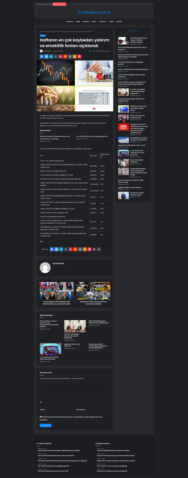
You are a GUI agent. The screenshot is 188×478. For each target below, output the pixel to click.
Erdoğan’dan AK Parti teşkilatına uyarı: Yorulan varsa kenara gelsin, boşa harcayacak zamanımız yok (139, 128)
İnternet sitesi (80, 409)
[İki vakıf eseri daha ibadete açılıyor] (123, 195)
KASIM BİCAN (47, 51)
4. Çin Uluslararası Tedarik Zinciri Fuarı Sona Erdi (49, 358)
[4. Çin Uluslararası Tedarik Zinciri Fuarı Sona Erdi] (50, 349)
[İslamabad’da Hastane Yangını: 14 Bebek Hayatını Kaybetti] (123, 40)
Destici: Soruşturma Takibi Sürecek (137, 117)
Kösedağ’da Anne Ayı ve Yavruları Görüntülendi (138, 139)
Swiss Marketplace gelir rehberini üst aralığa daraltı (99, 322)
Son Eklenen (133, 31)
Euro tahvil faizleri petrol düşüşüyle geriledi (91, 136)
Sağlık (94, 21)
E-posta (43, 409)
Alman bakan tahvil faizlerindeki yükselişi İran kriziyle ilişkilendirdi (98, 346)
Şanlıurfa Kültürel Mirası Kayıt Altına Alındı (133, 69)
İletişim (119, 21)
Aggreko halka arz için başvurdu (72, 345)
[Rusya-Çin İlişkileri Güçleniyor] (123, 162)
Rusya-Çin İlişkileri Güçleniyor (136, 161)
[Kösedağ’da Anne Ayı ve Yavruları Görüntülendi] (123, 140)
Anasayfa (69, 21)
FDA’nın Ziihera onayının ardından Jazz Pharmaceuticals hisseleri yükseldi (49, 324)
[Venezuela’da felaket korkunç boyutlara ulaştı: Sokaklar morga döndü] (123, 171)
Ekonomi (86, 21)
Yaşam (111, 21)
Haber (78, 21)
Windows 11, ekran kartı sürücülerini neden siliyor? (138, 108)
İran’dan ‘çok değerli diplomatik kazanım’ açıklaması (71, 336)
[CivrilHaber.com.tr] (94, 12)
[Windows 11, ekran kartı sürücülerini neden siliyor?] (123, 109)
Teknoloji (102, 21)
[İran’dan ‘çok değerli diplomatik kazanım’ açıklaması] (75, 326)
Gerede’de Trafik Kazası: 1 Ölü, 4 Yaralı (131, 145)
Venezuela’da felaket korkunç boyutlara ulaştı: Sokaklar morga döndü (138, 172)
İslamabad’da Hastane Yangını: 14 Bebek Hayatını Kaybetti (138, 40)
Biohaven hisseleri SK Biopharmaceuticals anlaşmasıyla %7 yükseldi (87, 4)
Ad (41, 402)
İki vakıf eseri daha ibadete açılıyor (137, 194)
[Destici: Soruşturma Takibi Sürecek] (123, 118)
